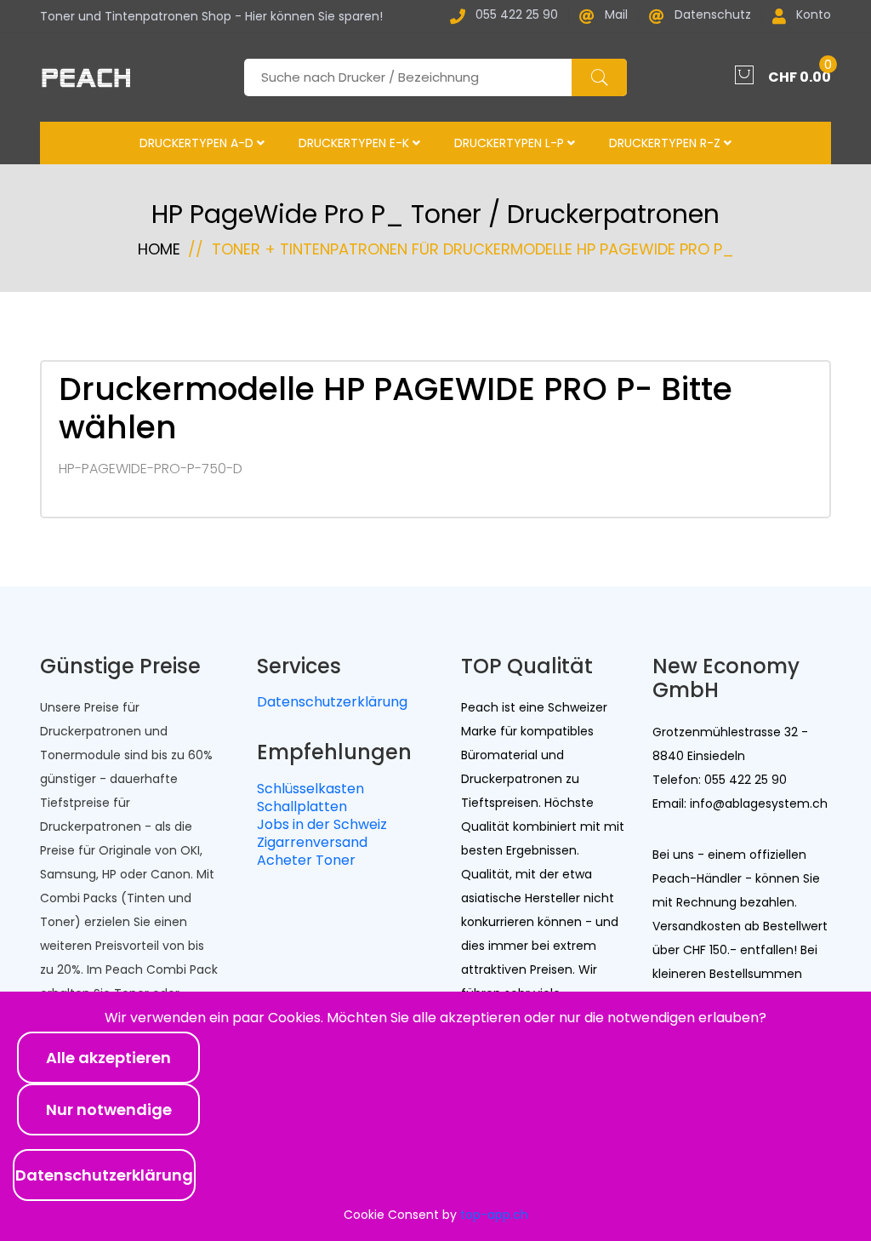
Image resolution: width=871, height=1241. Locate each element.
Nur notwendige (109, 1109)
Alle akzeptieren (108, 1057)
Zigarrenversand (312, 842)
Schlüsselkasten (310, 788)
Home (159, 249)
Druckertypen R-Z (666, 143)
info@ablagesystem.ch (757, 803)
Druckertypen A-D (198, 143)
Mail (616, 16)
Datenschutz (713, 16)
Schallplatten (302, 806)
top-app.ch (494, 1214)
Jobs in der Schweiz (322, 824)
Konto (813, 16)
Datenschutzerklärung (332, 702)
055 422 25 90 (516, 16)
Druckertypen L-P (510, 143)
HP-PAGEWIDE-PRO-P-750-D (150, 469)
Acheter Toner (306, 860)
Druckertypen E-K (356, 143)
